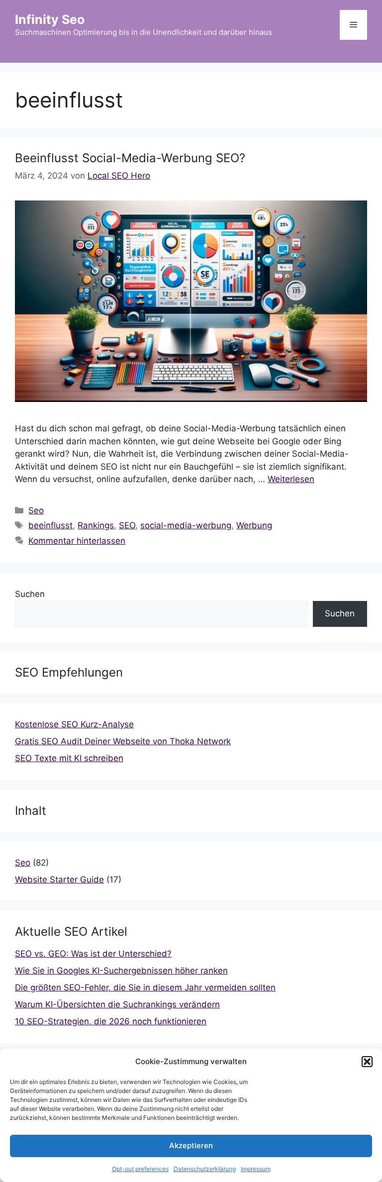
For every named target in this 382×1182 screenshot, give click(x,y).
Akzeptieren (191, 1145)
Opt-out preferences (140, 1169)
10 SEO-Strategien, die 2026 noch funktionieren (110, 1021)
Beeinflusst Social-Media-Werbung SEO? (130, 158)
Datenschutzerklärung (205, 1169)
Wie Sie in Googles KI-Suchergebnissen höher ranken (121, 971)
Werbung (254, 525)
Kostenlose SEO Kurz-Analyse (74, 724)
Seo (36, 510)
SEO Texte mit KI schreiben (69, 758)
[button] (367, 1062)
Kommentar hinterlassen (76, 541)
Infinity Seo (50, 19)
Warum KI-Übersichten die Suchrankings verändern (117, 1004)
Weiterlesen (291, 479)
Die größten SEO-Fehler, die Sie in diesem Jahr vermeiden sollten (145, 987)
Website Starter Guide (59, 880)
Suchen (30, 594)
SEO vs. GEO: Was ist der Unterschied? (93, 954)
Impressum (256, 1169)
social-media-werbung (185, 525)
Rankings (96, 525)
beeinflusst (50, 525)
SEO (127, 525)
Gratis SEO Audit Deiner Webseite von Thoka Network (123, 741)
